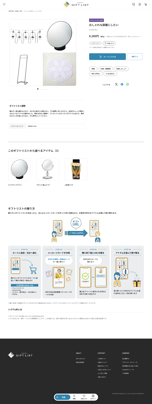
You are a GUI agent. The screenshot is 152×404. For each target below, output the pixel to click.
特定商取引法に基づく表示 (130, 366)
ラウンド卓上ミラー (43, 185)
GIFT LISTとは (80, 359)
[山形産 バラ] (76, 169)
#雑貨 (93, 69)
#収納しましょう (121, 69)
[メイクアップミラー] (19, 169)
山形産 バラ (69, 185)
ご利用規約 (125, 373)
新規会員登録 (80, 362)
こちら (136, 36)
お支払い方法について (104, 370)
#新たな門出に (95, 73)
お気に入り (110, 43)
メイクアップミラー (15, 185)
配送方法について (103, 366)
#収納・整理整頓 (105, 69)
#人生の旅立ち (110, 73)
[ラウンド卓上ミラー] (47, 169)
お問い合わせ (102, 377)
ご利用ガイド (102, 359)
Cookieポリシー (127, 370)
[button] (37, 88)
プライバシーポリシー (129, 362)
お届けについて (102, 362)
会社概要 (125, 359)
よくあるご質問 (102, 373)
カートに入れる (109, 56)
